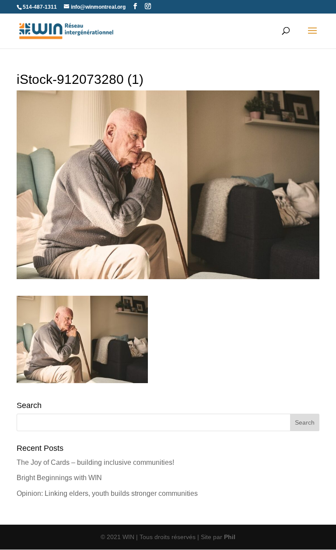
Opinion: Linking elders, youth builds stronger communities (107, 493)
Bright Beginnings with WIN (59, 477)
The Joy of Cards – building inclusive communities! (95, 462)
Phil (229, 536)
